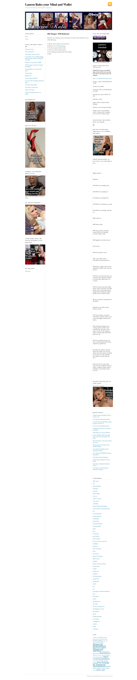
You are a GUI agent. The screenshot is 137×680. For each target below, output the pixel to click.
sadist (94, 668)
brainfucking (104, 639)
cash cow (95, 496)
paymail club (96, 579)
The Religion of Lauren (98, 609)
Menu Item (27, 271)
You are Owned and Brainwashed (101, 426)
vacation (95, 624)
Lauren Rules (96, 657)
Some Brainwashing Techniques (100, 457)
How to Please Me (29, 52)
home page (62, 46)
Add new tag (103, 637)
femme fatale (96, 521)
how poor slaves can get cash (100, 541)
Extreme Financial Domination (100, 506)
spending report (96, 601)
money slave (96, 660)
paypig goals (96, 581)
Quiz (94, 594)
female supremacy (97, 516)
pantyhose (95, 574)
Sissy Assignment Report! (31, 78)
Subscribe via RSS (110, 4)
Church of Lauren (29, 49)
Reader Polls (28, 75)
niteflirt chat (95, 571)
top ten (94, 614)
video (94, 670)
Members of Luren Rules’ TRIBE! (33, 62)
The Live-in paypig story (99, 606)
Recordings (95, 596)
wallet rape (95, 629)
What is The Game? (30, 90)
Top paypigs (96, 611)
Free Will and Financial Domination (101, 419)
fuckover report (105, 651)
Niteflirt (95, 569)
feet (94, 511)
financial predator (97, 526)
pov (94, 589)
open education (94, 676)
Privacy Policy (28, 73)
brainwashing (97, 641)
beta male (95, 491)
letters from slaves (97, 548)
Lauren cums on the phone (103, 655)
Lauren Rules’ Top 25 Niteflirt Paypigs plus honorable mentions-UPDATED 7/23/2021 (34, 58)
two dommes (96, 619)
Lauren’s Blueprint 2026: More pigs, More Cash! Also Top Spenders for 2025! (101, 436)
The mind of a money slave (31, 87)
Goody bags (96, 533)
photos (94, 584)
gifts (94, 531)
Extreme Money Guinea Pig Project (101, 508)
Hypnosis (95, 546)
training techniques (97, 616)
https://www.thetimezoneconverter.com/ (102, 78)
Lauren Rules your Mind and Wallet (48, 4)
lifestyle (101, 657)
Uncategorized (96, 621)
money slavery (96, 566)
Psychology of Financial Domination (101, 664)
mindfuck (95, 561)
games (94, 528)
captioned (105, 641)
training (107, 668)
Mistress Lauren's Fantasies (99, 564)
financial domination (97, 523)
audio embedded (97, 486)
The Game (95, 604)
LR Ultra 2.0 (96, 554)
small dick (98, 668)
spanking (103, 668)
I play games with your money (32, 54)
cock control (96, 501)
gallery (94, 653)
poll (94, 586)
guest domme (96, 536)
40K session (96, 481)
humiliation (95, 543)
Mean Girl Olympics (98, 556)
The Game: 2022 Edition (31, 85)
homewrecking (96, 538)
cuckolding (95, 503)
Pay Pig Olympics (97, 576)
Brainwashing (96, 493)
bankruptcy (95, 488)
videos (94, 626)
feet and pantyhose (97, 513)
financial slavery (98, 650)
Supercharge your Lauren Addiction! (101, 432)
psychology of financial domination (101, 591)
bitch (99, 639)
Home (26, 36)
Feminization (96, 518)
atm (94, 483)
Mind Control (96, 559)
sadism (94, 599)
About (26, 39)
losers (94, 551)
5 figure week (96, 637)
